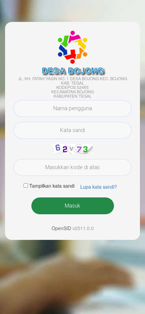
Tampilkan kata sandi (52, 185)
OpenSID (61, 228)
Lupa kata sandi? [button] (98, 186)
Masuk (72, 205)
